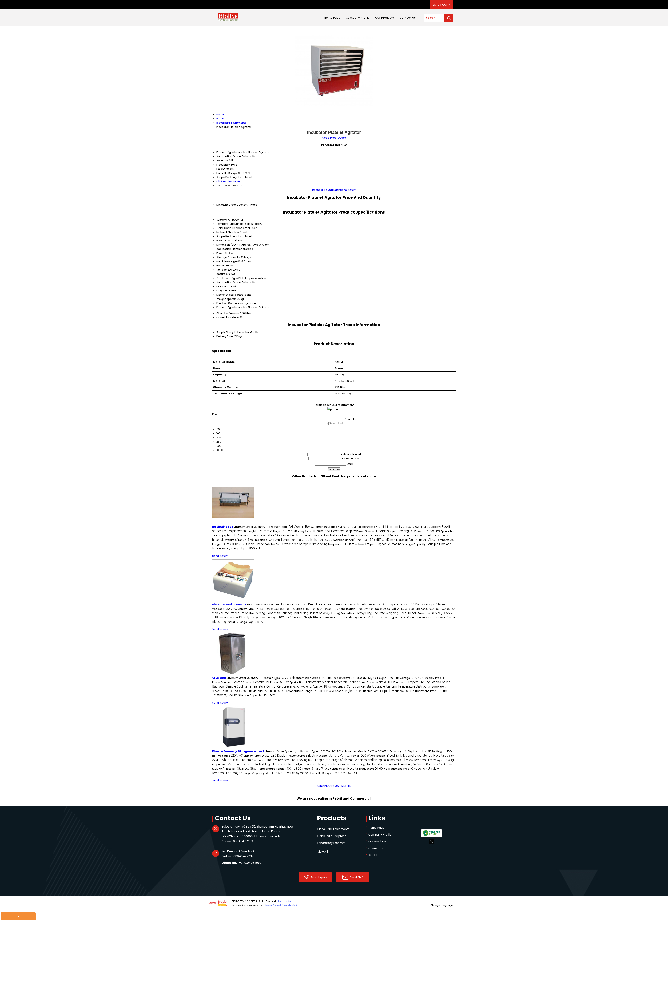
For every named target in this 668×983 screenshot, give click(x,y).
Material (221, 232)
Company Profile (358, 18)
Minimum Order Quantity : (251, 527)
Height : (258, 531)
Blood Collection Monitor (229, 604)
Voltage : (282, 531)
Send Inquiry (441, 4)
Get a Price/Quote (334, 137)
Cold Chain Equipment (332, 836)
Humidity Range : (239, 548)
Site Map (374, 855)
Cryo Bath (219, 678)
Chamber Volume (227, 313)
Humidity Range (226, 261)
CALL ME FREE (343, 786)
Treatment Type (227, 278)
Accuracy (222, 274)
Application (223, 249)
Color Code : (266, 535)
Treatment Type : (376, 544)
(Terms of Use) (284, 901)
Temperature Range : (271, 617)
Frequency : (340, 544)
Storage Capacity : (257, 695)
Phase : (250, 544)
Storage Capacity (228, 257)
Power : (427, 531)
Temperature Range (229, 224)
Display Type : (325, 531)
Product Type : (289, 527)
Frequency (223, 290)
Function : (332, 535)
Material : (416, 540)
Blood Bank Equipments (333, 829)
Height (220, 265)
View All (322, 852)
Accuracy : (395, 527)
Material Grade (226, 317)
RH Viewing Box (222, 527)
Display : (407, 604)
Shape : (400, 531)
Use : (285, 613)
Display (220, 295)
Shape (220, 236)
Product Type (225, 307)
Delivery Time (224, 336)
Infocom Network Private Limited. (280, 905)
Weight (221, 299)
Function (221, 303)
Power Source (225, 240)
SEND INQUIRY (325, 786)
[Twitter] (431, 843)
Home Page (332, 18)
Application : (357, 609)
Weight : (239, 540)
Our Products (384, 18)
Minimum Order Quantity (232, 204)
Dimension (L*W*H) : (363, 540)
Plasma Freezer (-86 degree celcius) (238, 751)
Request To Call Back (326, 190)
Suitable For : (296, 544)
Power (220, 253)
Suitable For (224, 219)
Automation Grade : (336, 527)
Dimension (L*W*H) (228, 244)
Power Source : (371, 531)
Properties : (292, 540)
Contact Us (408, 18)
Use (218, 286)
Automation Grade (228, 282)
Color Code (223, 228)
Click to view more (228, 181)
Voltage (221, 269)
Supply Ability (224, 332)
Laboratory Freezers (331, 843)
